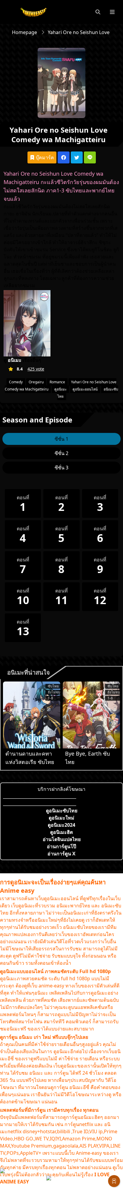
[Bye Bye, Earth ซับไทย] (91, 714)
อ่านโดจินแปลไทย (62, 839)
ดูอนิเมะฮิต (61, 832)
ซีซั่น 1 (61, 439)
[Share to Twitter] (77, 157)
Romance (57, 382)
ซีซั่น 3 (61, 467)
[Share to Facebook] (64, 157)
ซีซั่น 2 (61, 453)
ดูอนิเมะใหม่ (61, 817)
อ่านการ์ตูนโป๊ (61, 846)
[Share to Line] (90, 157)
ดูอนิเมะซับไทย (61, 810)
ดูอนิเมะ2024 (61, 825)
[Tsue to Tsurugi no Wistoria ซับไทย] (31, 714)
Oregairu (36, 382)
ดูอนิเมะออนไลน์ (85, 389)
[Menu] (112, 12)
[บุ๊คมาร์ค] (114, 1181)
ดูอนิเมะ (60, 389)
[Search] (98, 12)
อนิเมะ (14, 360)
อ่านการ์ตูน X (61, 853)
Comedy (16, 382)
